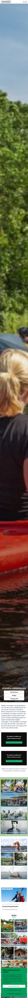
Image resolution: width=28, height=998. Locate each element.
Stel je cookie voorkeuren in (14, 742)
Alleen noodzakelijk (14, 990)
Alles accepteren (14, 986)
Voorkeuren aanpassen (14, 993)
